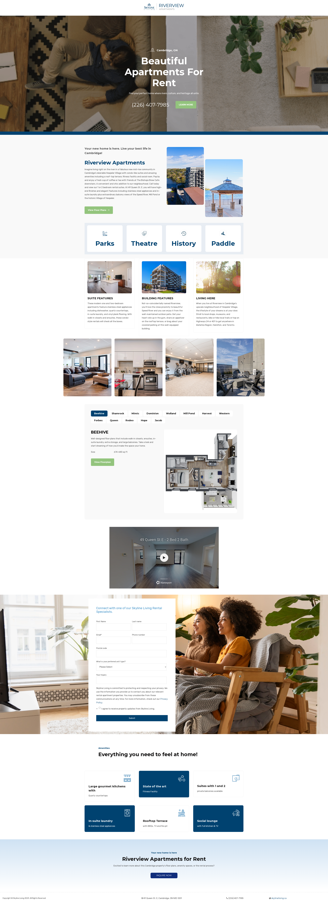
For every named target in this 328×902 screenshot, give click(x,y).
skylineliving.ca (278, 898)
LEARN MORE (186, 104)
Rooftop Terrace (155, 821)
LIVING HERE (205, 298)
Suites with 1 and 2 (211, 786)
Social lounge (207, 821)
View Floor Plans (97, 210)
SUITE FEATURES (100, 298)
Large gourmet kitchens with (107, 788)
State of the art (154, 786)
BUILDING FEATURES (157, 298)
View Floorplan (102, 462)
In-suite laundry (101, 821)
